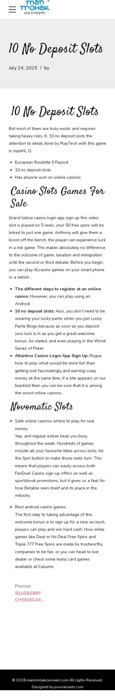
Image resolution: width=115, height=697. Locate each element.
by (46, 68)
